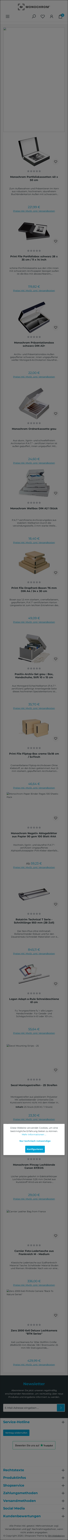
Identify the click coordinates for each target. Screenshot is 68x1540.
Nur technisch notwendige (35, 1141)
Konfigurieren (35, 1149)
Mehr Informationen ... (34, 1134)
